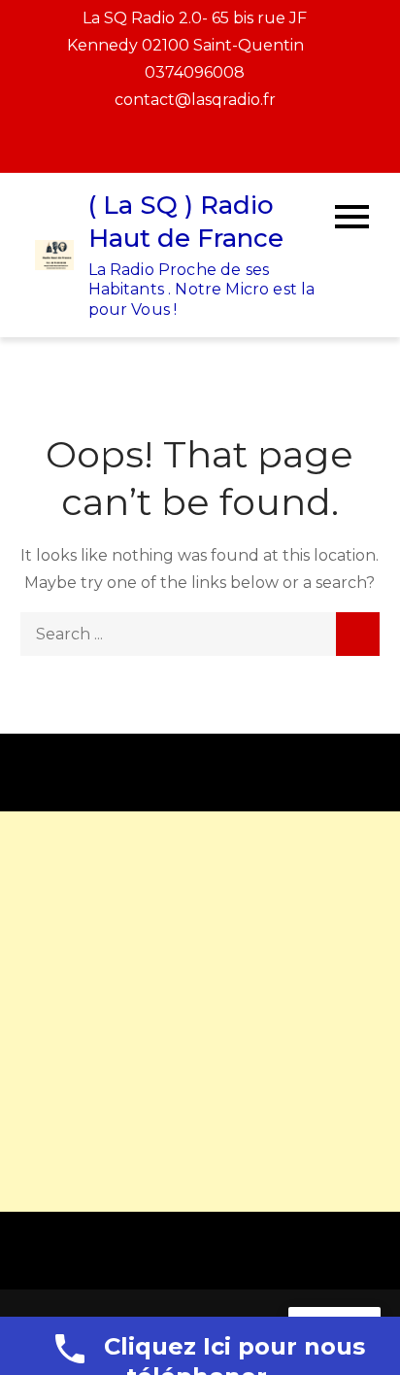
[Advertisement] (200, 1011)
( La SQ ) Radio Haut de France (185, 221)
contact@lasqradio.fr (195, 99)
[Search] (358, 634)
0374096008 (195, 72)
